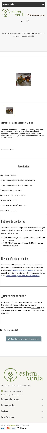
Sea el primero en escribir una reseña (25, 339)
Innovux (12, 425)
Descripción (23, 166)
